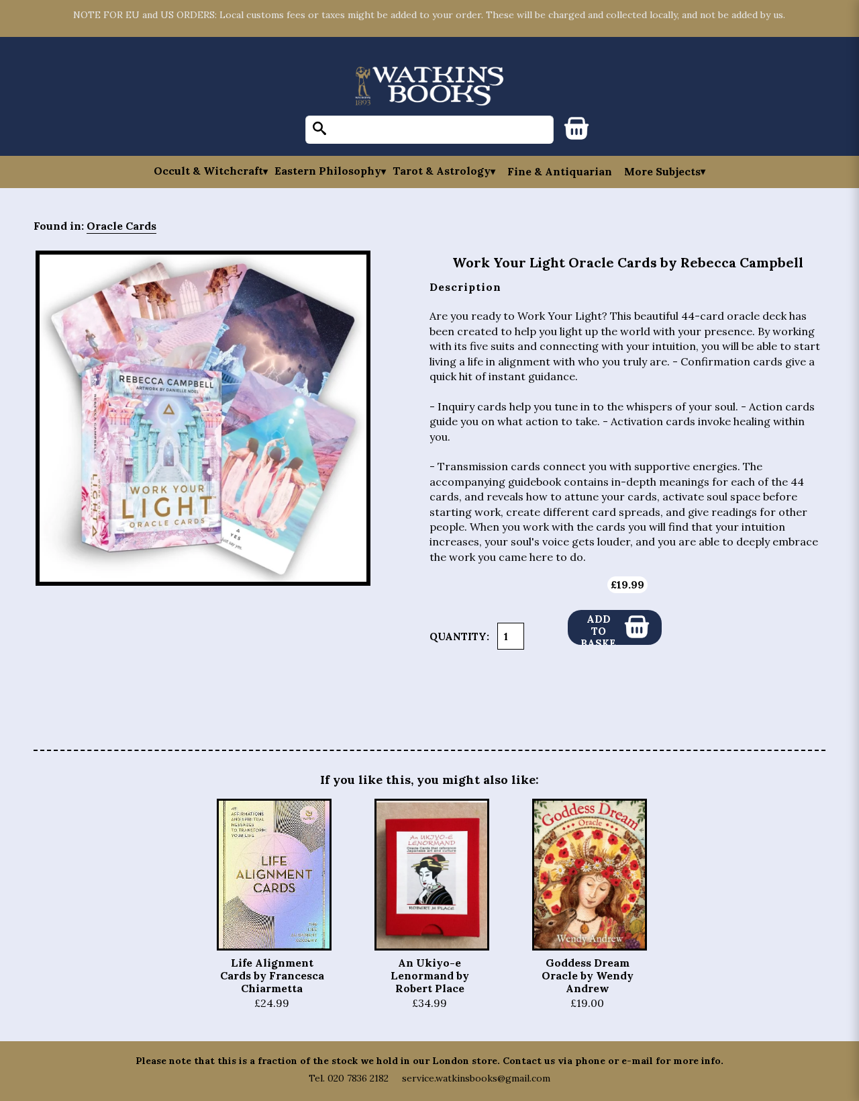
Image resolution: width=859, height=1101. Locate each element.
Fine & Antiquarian (559, 171)
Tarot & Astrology (442, 171)
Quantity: (459, 636)
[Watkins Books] (429, 87)
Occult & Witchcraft (208, 171)
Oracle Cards (121, 225)
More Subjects (662, 171)
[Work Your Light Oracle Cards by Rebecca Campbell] (203, 418)
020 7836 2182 (358, 1078)
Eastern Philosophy (327, 171)
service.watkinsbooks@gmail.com (476, 1078)
